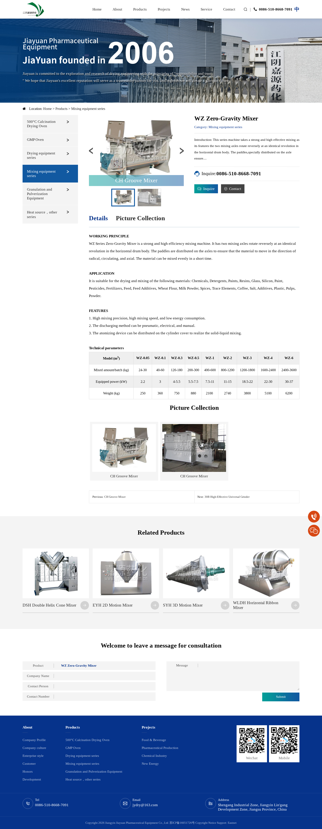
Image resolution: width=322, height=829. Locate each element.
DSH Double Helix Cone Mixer (49, 605)
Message (182, 665)
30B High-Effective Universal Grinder (227, 496)
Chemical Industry (154, 755)
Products (140, 9)
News (185, 9)
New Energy (150, 763)
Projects (164, 9)
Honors (28, 771)
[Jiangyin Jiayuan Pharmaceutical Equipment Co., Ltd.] (33, 9)
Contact (229, 9)
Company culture (34, 748)
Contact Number (38, 696)
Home (97, 9)
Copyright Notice (205, 822)
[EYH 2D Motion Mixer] (126, 550)
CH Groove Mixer (115, 496)
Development (32, 779)
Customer (29, 763)
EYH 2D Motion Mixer (113, 605)
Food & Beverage (154, 740)
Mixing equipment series (88, 109)
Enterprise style (33, 755)
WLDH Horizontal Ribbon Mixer (255, 605)
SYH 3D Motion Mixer (183, 605)
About (117, 9)
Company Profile (34, 740)
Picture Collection (140, 218)
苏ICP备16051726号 (182, 822)
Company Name (38, 676)
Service (206, 9)
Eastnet (232, 822)
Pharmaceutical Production (160, 748)
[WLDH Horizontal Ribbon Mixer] (266, 550)
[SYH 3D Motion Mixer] (196, 550)
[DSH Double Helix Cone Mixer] (56, 550)
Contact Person (38, 686)
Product (38, 665)
